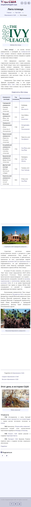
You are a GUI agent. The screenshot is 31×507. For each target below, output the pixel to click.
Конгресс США (12, 434)
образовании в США (18, 373)
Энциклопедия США (9, 5)
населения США (12, 261)
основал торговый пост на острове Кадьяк (18, 419)
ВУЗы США (11, 84)
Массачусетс (24, 109)
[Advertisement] (15, 206)
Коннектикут (24, 119)
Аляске (3, 423)
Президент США (13, 439)
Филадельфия (25, 125)
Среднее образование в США (10, 376)
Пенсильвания (25, 129)
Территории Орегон (11, 436)
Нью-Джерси (24, 139)
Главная (9, 12)
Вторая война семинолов (22, 426)
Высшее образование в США (10, 379)
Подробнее (4, 446)
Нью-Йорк (24, 148)
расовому (27, 279)
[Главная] (8, 2)
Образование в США (10, 15)
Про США (18, 12)
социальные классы (24, 261)
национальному (5, 281)
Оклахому (24, 430)
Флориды (18, 430)
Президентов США (17, 294)
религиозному (16, 281)
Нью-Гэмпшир (25, 170)
